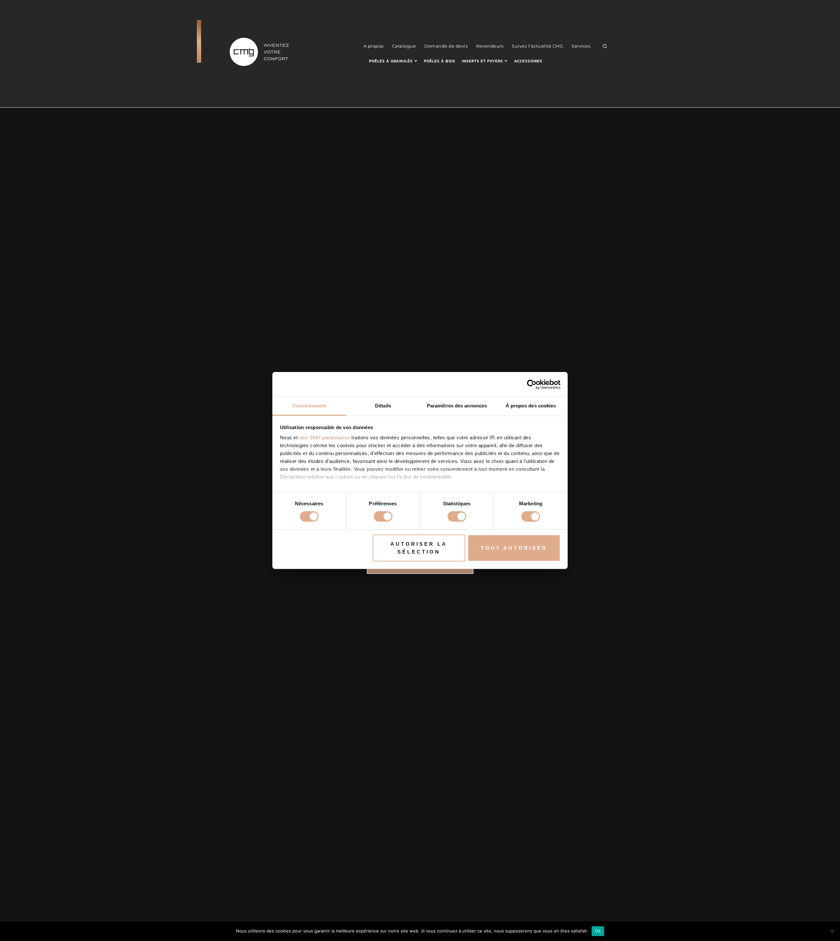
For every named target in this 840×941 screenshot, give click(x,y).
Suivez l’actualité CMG (537, 46)
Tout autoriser (514, 548)
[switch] (383, 516)
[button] (604, 46)
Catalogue (404, 46)
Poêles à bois (439, 61)
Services (581, 46)
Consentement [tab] (309, 405)
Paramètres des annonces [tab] (457, 405)
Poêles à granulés (391, 61)
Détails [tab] (383, 405)
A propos (374, 46)
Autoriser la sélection (418, 548)
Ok (598, 930)
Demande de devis (446, 46)
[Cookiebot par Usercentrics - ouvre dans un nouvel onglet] (531, 384)
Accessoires (528, 61)
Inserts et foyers (482, 61)
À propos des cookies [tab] (531, 405)
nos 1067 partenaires (324, 437)
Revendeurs (489, 46)
